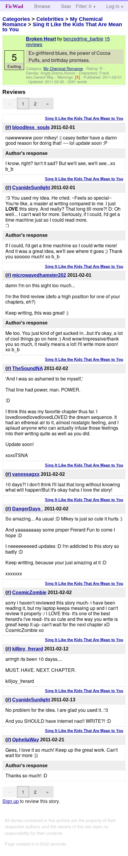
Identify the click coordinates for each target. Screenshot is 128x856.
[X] (78, 77)
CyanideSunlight (31, 187)
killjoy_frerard (27, 648)
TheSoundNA (27, 368)
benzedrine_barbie (83, 38)
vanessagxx (26, 474)
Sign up (10, 801)
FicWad (14, 6)
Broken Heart (41, 38)
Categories (16, 19)
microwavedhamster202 (39, 275)
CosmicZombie (29, 592)
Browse (42, 6)
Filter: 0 (83, 6)
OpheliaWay (25, 739)
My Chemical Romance (63, 68)
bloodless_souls (31, 127)
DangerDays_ (27, 508)
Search (68, 6)
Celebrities (50, 19)
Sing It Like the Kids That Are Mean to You (62, 27)
